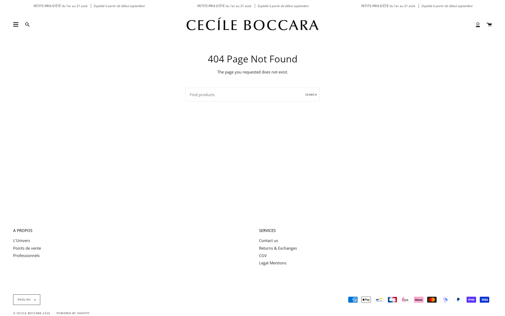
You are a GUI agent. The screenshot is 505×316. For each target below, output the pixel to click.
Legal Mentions (272, 262)
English (25, 299)
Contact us (268, 240)
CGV (263, 255)
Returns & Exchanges (278, 248)
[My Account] (478, 24)
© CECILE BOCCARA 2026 (31, 313)
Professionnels (26, 255)
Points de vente (27, 248)
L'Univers (21, 240)
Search (311, 94)
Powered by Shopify (73, 313)
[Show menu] (15, 24)
